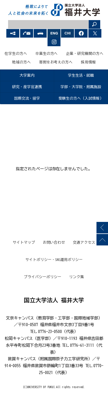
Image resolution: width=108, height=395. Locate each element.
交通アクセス (84, 242)
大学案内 (27, 75)
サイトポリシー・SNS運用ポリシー (54, 260)
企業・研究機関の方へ (84, 53)
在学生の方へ (16, 53)
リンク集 (76, 277)
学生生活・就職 (81, 75)
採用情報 (88, 62)
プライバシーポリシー (42, 277)
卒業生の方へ (46, 53)
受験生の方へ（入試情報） (80, 98)
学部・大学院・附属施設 (81, 87)
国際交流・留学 (27, 98)
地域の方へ (21, 62)
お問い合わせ (54, 242)
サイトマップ (24, 242)
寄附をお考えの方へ (56, 62)
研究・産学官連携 (27, 87)
